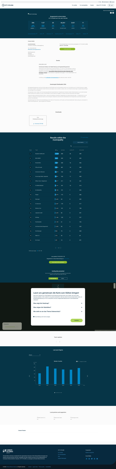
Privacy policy (42, 466)
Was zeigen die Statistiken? (42, 307)
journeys (63, 150)
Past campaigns (69, 33)
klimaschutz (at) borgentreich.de (34, 49)
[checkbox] (58, 317)
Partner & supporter (90, 452)
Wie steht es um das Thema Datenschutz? (46, 311)
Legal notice (35, 466)
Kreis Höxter (66, 258)
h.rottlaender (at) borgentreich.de (52, 77)
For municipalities (84, 5)
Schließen (76, 320)
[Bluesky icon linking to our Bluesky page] (97, 459)
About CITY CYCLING (101, 5)
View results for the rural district (58, 262)
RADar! (77, 33)
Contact (30, 466)
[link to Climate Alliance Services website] (8, 451)
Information (49, 33)
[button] (29, 376)
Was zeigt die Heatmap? (41, 303)
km (56, 150)
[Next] (59, 342)
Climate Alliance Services (11, 466)
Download (39, 123)
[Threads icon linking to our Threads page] (94, 459)
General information (32, 33)
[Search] (71, 146)
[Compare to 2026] (77, 361)
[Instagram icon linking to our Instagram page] (89, 459)
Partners (84, 33)
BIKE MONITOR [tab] (53, 278)
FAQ (59, 456)
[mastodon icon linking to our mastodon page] (92, 459)
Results (92, 5)
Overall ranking (85, 137)
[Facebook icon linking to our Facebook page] (86, 459)
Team (36, 150)
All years (30, 354)
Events (41, 33)
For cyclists (74, 5)
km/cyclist (81, 150)
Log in (111, 5)
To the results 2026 (67, 49)
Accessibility (48, 466)
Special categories (80, 142)
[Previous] (56, 342)
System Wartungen (62, 458)
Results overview (58, 33)
